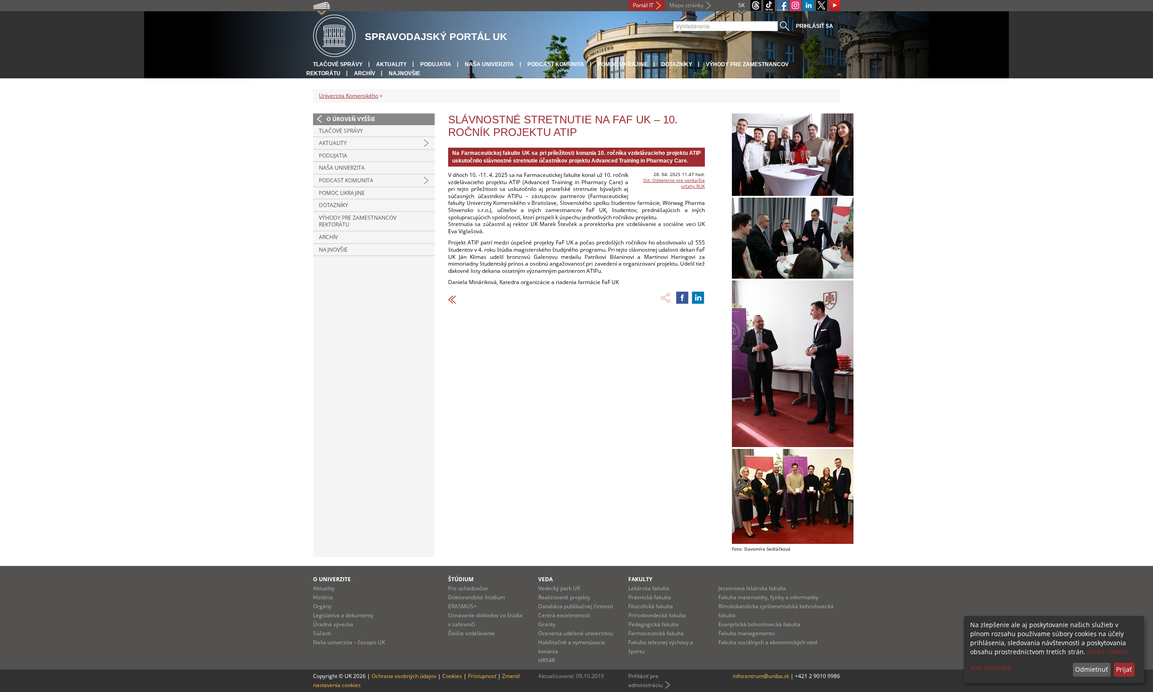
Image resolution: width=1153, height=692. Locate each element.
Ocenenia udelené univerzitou (575, 633)
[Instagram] (795, 5)
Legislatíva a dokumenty (343, 615)
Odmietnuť (1091, 669)
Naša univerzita (489, 64)
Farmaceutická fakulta (656, 633)
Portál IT (643, 5)
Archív (364, 73)
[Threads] (755, 5)
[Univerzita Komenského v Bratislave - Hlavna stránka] (334, 36)
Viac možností (991, 667)
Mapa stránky (686, 5)
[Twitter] (821, 5)
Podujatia (435, 64)
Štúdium (460, 579)
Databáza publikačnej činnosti (575, 606)
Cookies (452, 676)
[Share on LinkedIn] (698, 297)
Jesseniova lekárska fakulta (752, 588)
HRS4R (546, 660)
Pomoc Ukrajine (623, 64)
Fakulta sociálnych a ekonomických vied (767, 642)
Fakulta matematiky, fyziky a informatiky (768, 597)
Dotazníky (676, 64)
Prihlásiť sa (814, 26)
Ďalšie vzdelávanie (471, 633)
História (323, 597)
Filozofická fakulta (650, 606)
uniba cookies (1108, 651)
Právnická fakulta (649, 597)
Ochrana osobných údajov (404, 676)
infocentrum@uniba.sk (761, 676)
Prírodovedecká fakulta (657, 615)
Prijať (1124, 669)
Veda (545, 579)
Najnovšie (404, 73)
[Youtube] (834, 5)
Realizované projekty (564, 597)
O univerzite (332, 579)
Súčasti (322, 633)
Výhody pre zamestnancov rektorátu (357, 221)
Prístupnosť (482, 676)
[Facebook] (782, 5)
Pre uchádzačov (468, 588)
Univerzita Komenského (348, 96)
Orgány (322, 606)
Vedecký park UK (559, 588)
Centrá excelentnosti (564, 615)
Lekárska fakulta (648, 588)
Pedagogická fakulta (653, 624)
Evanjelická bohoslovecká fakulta (759, 624)
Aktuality (391, 64)
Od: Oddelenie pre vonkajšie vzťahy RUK (674, 183)
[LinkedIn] (808, 5)
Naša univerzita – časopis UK (349, 642)
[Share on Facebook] (682, 297)
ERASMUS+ (462, 606)
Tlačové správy (338, 64)
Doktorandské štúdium (476, 597)
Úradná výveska (333, 624)
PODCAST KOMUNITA (555, 64)
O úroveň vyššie (351, 119)
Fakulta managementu (746, 633)
